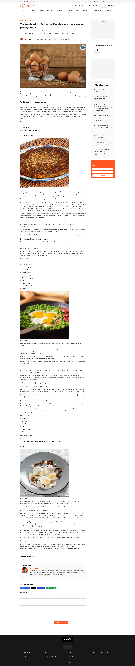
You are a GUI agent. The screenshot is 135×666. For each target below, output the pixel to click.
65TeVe (111, 1)
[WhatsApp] (93, 5)
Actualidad (69, 10)
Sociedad (59, 10)
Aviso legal (24, 656)
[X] (75, 5)
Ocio (77, 10)
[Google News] (96, 5)
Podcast (105, 1)
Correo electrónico (58, 597)
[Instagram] (82, 5)
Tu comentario (23, 604)
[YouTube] (86, 5)
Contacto (71, 652)
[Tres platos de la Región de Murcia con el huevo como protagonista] (82, 47)
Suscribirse (103, 175)
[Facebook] (72, 5)
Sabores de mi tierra (30, 30)
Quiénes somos (96, 1)
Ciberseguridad (97, 10)
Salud (41, 10)
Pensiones (33, 10)
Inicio (21, 30)
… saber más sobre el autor (38, 577)
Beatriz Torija (27, 39)
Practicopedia (109, 10)
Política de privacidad (51, 652)
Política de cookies (50, 656)
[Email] (89, 5)
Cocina (23, 559)
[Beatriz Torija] (21, 39)
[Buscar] (67, 5)
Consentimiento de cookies (100, 652)
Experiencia (86, 10)
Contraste (111, 5)
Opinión (24, 10)
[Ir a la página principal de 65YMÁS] (27, 6)
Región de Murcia (27, 20)
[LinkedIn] (79, 5)
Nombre (22, 597)
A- (101, 5)
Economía (49, 10)
